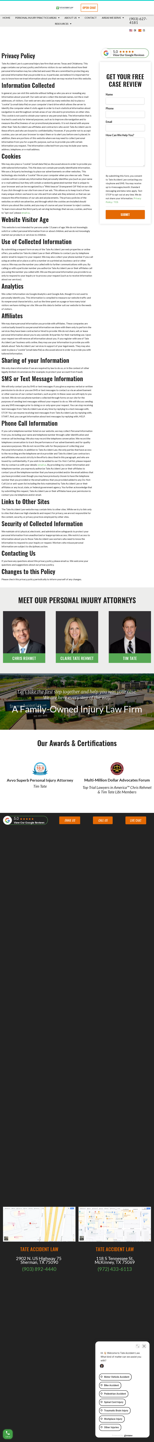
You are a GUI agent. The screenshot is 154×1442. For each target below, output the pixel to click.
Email (109, 121)
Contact (91, 17)
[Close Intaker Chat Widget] (144, 1346)
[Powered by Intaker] (128, 1436)
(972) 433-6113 (115, 1269)
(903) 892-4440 (39, 1269)
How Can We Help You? (120, 135)
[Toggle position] (137, 1346)
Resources (61, 23)
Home (6, 17)
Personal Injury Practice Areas (36, 17)
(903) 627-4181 (138, 21)
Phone (110, 108)
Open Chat (89, 7)
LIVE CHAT (136, 820)
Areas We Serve (111, 17)
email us (26, 212)
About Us (71, 17)
